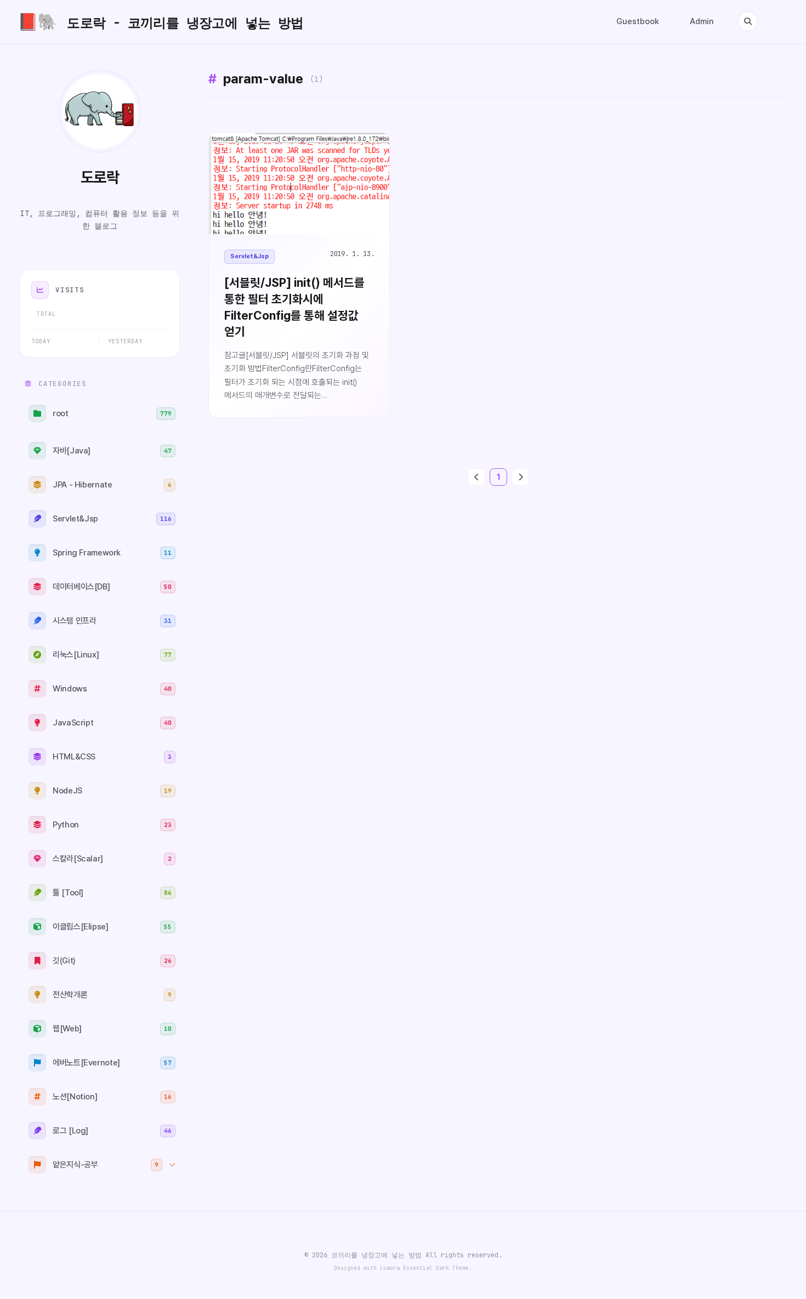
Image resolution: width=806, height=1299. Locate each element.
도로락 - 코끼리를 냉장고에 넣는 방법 (161, 22)
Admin (702, 21)
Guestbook (637, 21)
